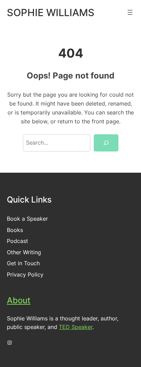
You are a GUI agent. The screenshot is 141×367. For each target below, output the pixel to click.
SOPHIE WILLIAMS (50, 13)
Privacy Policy (25, 274)
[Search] (106, 142)
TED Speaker (75, 326)
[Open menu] (130, 12)
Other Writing (24, 252)
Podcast (17, 240)
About (18, 300)
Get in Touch (23, 263)
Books (15, 230)
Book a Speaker (27, 218)
